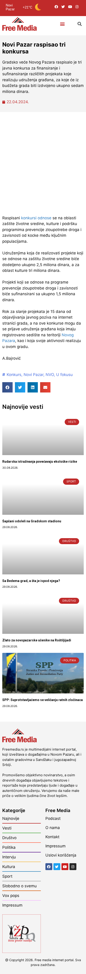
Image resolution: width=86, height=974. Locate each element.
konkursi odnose (36, 218)
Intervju (9, 857)
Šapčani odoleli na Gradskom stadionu (31, 521)
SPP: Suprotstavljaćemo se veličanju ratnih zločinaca (42, 700)
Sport (7, 876)
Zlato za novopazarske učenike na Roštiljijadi (36, 640)
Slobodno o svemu (19, 886)
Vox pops (10, 895)
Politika (9, 847)
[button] (62, 24)
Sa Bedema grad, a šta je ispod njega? (31, 581)
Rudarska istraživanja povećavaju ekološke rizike (39, 461)
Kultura (8, 866)
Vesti (6, 828)
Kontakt (52, 837)
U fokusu (64, 374)
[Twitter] (63, 6)
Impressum (12, 905)
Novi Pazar (33, 374)
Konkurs (14, 374)
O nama (52, 827)
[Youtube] (70, 6)
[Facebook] (56, 6)
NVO (50, 374)
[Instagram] (77, 6)
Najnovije (10, 818)
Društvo (9, 837)
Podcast (53, 818)
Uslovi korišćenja (60, 855)
